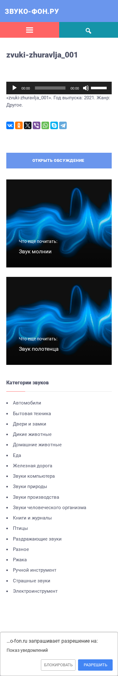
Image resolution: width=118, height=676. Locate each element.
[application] (59, 88)
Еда (17, 455)
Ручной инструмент (34, 570)
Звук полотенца (39, 349)
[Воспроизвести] (14, 88)
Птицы (20, 528)
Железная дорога (32, 466)
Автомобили (27, 403)
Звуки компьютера (34, 476)
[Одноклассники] (19, 125)
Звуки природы (30, 486)
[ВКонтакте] (10, 125)
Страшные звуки (31, 581)
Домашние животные (37, 445)
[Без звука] (86, 88)
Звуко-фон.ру (32, 11)
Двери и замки (29, 424)
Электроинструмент (35, 591)
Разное (21, 549)
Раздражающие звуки (37, 539)
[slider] (100, 87)
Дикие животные (32, 434)
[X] (27, 125)
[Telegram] (63, 125)
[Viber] (36, 125)
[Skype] (54, 125)
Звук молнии (35, 251)
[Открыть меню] (29, 30)
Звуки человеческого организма (49, 507)
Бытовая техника (32, 413)
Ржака (20, 560)
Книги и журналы (32, 518)
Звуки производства (36, 497)
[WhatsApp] (45, 125)
